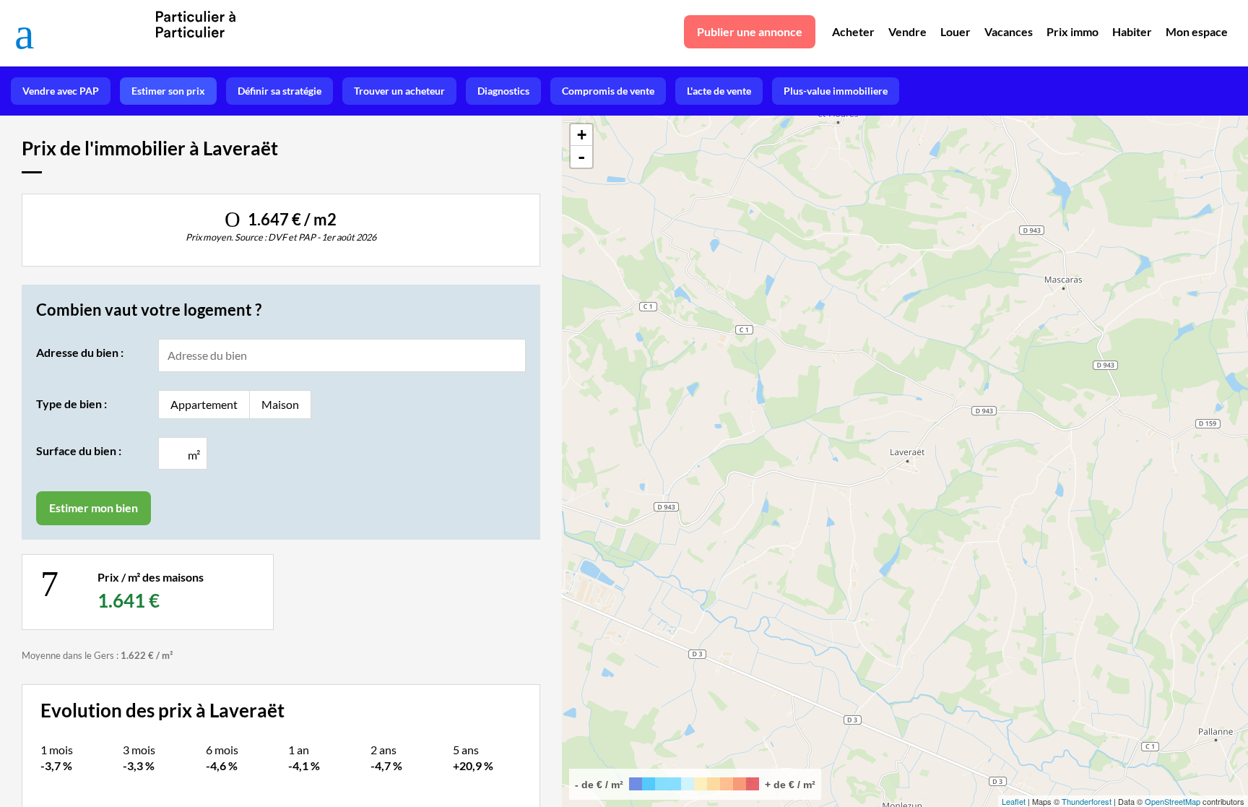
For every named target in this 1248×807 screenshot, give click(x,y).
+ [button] (581, 135)
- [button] (581, 157)
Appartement (204, 404)
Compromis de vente (608, 91)
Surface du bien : (78, 450)
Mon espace (1197, 31)
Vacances (1008, 31)
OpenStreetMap (1172, 801)
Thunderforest (1087, 801)
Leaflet (1014, 801)
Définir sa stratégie (279, 91)
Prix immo (1072, 31)
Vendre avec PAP (60, 91)
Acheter (853, 31)
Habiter (1132, 31)
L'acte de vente (719, 91)
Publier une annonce (749, 31)
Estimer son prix (168, 91)
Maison (280, 404)
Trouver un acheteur (399, 91)
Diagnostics (503, 91)
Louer (955, 31)
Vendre (907, 31)
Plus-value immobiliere (836, 91)
